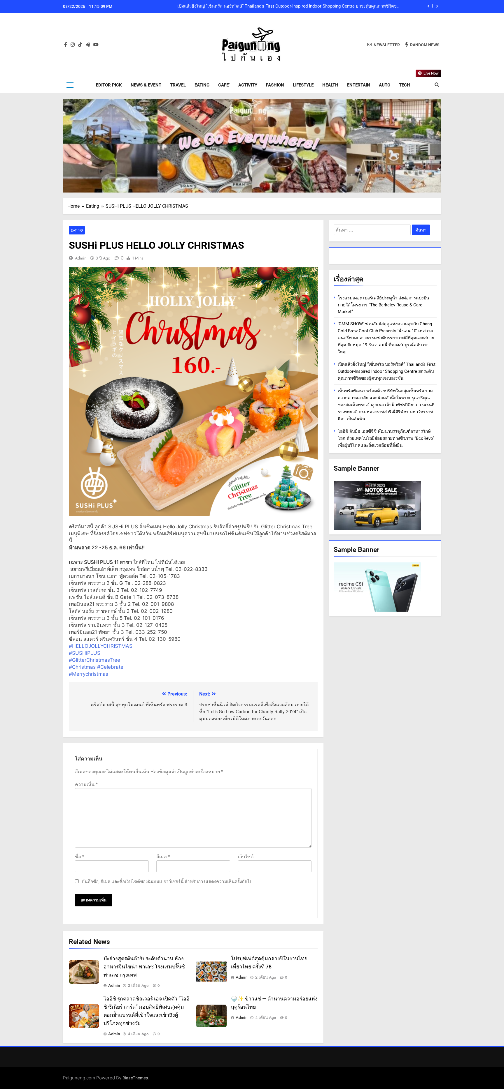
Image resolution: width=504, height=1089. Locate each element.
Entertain (358, 85)
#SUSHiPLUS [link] (84, 653)
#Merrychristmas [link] (88, 674)
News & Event (146, 85)
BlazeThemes (135, 1077)
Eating (202, 85)
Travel (178, 85)
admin (80, 258)
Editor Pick (109, 85)
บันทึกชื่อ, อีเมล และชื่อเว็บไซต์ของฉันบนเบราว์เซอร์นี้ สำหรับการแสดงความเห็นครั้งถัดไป (167, 881)
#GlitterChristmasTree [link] (94, 660)
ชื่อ (79, 856)
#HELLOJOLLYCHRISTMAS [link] (100, 646)
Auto (384, 85)
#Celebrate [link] (110, 667)
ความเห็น (86, 784)
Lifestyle (303, 85)
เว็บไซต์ (245, 856)
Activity (247, 85)
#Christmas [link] (82, 667)
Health (330, 85)
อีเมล (163, 856)
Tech (404, 85)
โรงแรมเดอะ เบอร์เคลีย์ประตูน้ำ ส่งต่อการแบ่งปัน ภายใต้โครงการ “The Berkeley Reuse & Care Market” (383, 304)
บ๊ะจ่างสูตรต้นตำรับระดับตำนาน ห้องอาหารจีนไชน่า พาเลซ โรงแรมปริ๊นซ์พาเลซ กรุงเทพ (144, 967)
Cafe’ (224, 85)
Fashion (275, 85)
